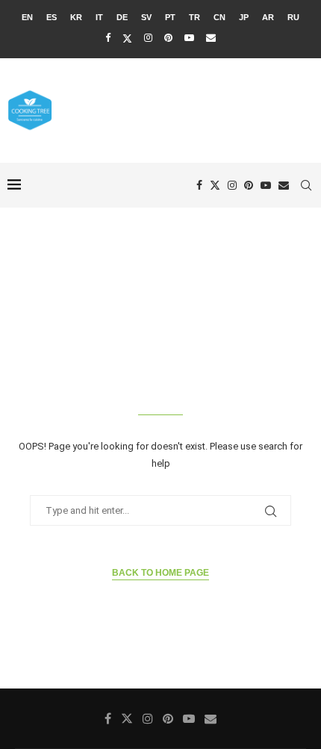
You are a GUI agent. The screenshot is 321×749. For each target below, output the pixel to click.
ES (51, 17)
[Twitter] (127, 38)
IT (99, 17)
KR (76, 17)
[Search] (306, 185)
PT (170, 17)
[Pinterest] (168, 37)
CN (219, 17)
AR (268, 17)
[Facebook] (107, 37)
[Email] (211, 37)
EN (27, 17)
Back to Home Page (160, 573)
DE (122, 17)
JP (244, 17)
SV (146, 17)
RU (293, 17)
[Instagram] (148, 37)
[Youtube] (189, 37)
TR (194, 17)
